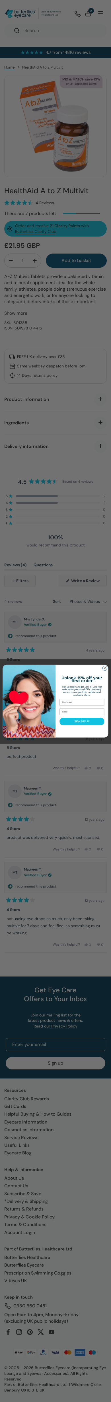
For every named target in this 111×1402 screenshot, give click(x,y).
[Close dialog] (104, 668)
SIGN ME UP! (81, 721)
